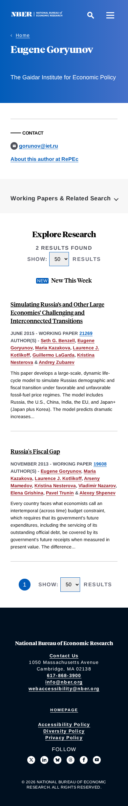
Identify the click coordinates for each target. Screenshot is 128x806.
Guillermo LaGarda (53, 355)
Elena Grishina (27, 492)
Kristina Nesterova (55, 485)
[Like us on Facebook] (84, 760)
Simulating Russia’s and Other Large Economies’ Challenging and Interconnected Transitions (57, 312)
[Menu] (110, 15)
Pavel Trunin (60, 492)
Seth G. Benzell (58, 340)
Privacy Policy (64, 737)
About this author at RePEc (44, 159)
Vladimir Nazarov (97, 485)
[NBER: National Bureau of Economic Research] (38, 15)
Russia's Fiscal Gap (35, 451)
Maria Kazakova (52, 347)
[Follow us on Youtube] (97, 760)
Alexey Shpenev (97, 492)
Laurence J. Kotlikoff (58, 478)
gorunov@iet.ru (38, 146)
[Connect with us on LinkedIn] (44, 760)
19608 (100, 463)
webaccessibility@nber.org (64, 688)
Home (23, 35)
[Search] (90, 15)
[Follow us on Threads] (71, 760)
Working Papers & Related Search (61, 198)
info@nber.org (64, 682)
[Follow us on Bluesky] (57, 760)
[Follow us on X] (31, 760)
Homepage (64, 710)
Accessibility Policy (64, 724)
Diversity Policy (64, 731)
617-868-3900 (64, 675)
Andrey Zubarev (57, 362)
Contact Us (64, 655)
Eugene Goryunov (61, 471)
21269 (86, 333)
